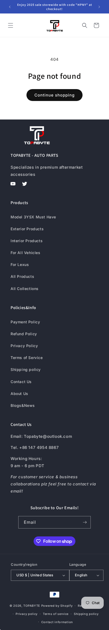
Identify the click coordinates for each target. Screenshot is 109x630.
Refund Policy (24, 334)
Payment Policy (25, 322)
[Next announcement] (99, 7)
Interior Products (27, 240)
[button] (10, 25)
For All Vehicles (25, 252)
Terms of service (56, 614)
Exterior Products (27, 229)
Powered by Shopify (57, 606)
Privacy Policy (24, 345)
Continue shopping (54, 95)
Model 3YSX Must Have (33, 217)
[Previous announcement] (10, 7)
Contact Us (21, 381)
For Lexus (20, 264)
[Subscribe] (84, 522)
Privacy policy (27, 614)
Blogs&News (23, 405)
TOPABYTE (31, 606)
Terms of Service (27, 357)
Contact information (57, 622)
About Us (19, 393)
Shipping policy (26, 369)
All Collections (25, 288)
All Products (22, 276)
